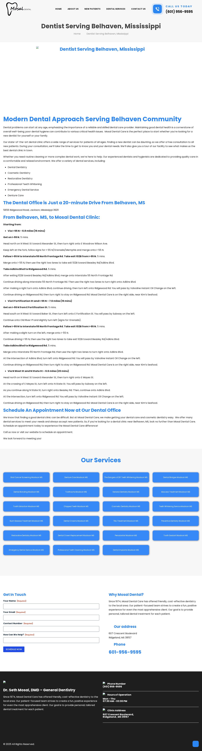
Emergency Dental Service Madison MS (26, 550)
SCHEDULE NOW (14, 649)
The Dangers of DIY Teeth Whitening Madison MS (125, 477)
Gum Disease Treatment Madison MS (26, 521)
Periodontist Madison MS (126, 535)
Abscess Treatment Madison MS (175, 492)
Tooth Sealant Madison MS (176, 535)
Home (77, 33)
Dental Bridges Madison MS (175, 477)
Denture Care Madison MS (76, 477)
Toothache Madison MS (76, 492)
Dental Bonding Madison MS (26, 492)
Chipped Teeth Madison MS (76, 506)
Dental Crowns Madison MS (76, 521)
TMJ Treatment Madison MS (125, 521)
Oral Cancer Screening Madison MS (26, 477)
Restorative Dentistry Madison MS (26, 535)
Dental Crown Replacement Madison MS (76, 535)
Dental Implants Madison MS (126, 550)
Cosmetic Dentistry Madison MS (126, 506)
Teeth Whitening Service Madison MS (175, 506)
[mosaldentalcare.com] (18, 9)
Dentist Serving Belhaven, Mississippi (107, 33)
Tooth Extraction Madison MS (26, 506)
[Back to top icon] (196, 744)
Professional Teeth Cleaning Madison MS (76, 550)
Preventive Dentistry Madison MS (175, 521)
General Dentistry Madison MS (126, 492)
